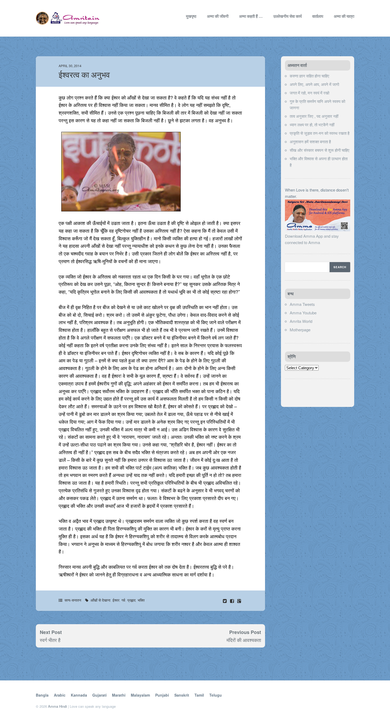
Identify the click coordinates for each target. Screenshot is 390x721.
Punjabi (162, 695)
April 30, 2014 (70, 65)
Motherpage (300, 329)
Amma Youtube (303, 312)
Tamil (199, 695)
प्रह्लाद (131, 600)
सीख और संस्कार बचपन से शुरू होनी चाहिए (319, 150)
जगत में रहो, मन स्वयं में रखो (309, 92)
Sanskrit (181, 695)
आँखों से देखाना (100, 600)
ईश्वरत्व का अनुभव (84, 75)
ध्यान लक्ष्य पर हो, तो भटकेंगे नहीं (312, 124)
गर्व (123, 600)
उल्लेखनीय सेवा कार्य (287, 16)
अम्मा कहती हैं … (251, 16)
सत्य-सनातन (72, 600)
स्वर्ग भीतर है (50, 639)
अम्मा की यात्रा (344, 16)
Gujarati (99, 695)
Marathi (118, 695)
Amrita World (301, 321)
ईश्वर (115, 600)
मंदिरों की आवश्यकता (244, 639)
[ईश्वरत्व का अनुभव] (232, 600)
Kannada (79, 695)
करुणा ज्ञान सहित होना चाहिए (309, 76)
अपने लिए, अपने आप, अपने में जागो (314, 84)
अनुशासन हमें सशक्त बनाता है (310, 141)
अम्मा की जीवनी (217, 16)
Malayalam (140, 695)
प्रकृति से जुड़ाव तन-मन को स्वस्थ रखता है (319, 133)
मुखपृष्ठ (191, 16)
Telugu (215, 695)
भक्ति (141, 600)
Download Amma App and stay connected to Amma (312, 239)
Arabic (60, 695)
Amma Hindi (57, 706)
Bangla (42, 695)
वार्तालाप (317, 16)
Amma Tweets (302, 304)
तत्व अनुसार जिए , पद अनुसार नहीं (314, 116)
